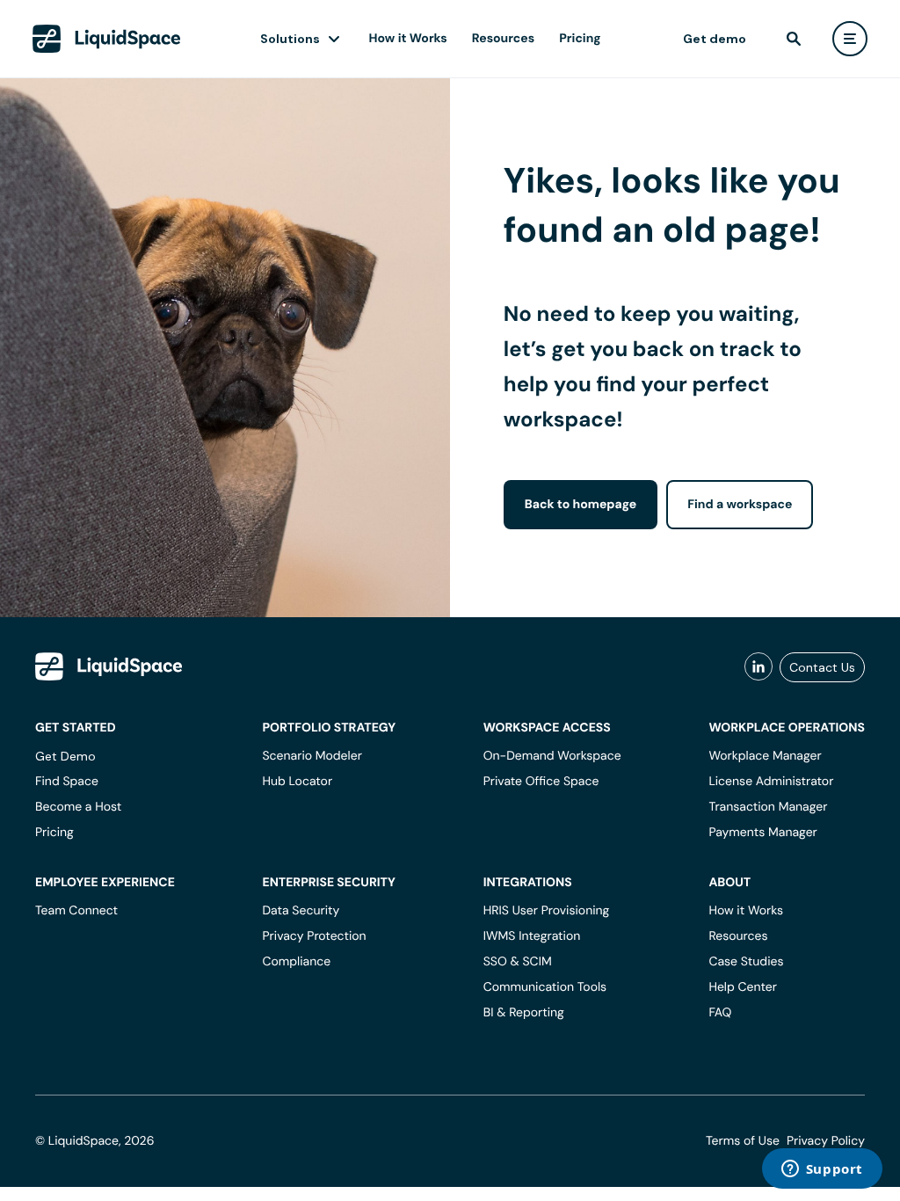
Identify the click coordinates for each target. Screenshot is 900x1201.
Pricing (579, 39)
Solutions (290, 39)
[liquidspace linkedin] (758, 667)
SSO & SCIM (517, 962)
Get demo (714, 39)
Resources (503, 39)
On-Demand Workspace (552, 756)
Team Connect (76, 911)
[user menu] (849, 38)
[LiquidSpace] (109, 666)
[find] (793, 38)
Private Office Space (541, 782)
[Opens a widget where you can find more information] (821, 1170)
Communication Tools (544, 987)
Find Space (66, 782)
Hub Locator (297, 782)
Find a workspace (739, 505)
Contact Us (822, 667)
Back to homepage (580, 505)
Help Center (742, 987)
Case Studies (745, 962)
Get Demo (65, 756)
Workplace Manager (764, 756)
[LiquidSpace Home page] (107, 39)
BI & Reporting (523, 1013)
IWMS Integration (532, 936)
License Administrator (770, 782)
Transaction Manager (767, 807)
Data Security (300, 911)
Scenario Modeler (311, 756)
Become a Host (78, 807)
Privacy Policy (826, 1141)
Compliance (296, 962)
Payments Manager (762, 833)
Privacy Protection (314, 936)
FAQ (719, 1013)
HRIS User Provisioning (546, 911)
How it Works (408, 39)
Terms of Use (743, 1141)
